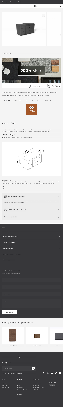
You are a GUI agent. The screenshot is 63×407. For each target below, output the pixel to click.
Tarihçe (3, 392)
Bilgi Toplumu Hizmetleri (38, 387)
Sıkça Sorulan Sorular (38, 383)
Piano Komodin (37, 346)
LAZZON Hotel (36, 390)
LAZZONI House (36, 392)
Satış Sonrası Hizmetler (22, 390)
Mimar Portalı (20, 387)
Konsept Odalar (5, 385)
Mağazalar (4, 383)
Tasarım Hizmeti (5, 387)
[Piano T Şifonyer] (13, 335)
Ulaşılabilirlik (20, 392)
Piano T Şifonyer (13, 346)
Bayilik (18, 385)
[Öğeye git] (30, 48)
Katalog (3, 390)
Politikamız (19, 394)
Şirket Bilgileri (36, 385)
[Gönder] (33, 368)
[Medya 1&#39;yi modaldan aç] (43, 15)
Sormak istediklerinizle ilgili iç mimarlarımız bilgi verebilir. (31, 112)
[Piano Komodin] (37, 335)
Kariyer (19, 383)
